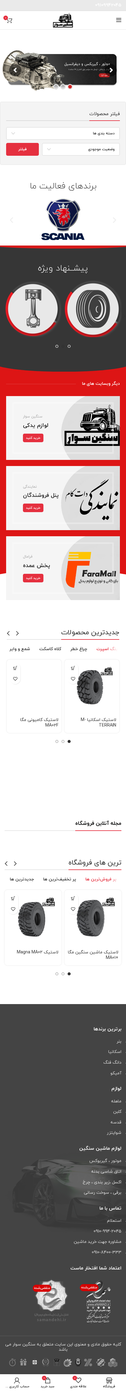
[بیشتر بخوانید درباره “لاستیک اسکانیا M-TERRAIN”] (73, 668)
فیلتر (22, 149)
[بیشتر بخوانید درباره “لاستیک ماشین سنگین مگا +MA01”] (73, 898)
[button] (11, 220)
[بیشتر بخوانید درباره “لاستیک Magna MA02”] (13, 898)
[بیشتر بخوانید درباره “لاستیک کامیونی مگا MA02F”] (15, 668)
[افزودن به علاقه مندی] (73, 678)
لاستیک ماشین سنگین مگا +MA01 (93, 955)
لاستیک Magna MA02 (37, 952)
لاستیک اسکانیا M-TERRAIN (98, 722)
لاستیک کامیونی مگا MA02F (39, 722)
